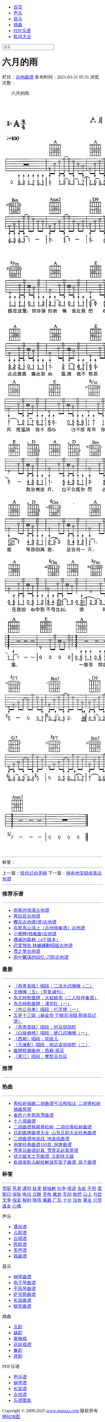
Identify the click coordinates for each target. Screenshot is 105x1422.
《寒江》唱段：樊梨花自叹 (40, 1056)
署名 (87, 1200)
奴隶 (36, 1188)
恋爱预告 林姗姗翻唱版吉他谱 (43, 945)
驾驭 (6, 1188)
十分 (67, 1200)
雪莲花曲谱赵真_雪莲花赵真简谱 (45, 1150)
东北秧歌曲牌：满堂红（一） (42, 1003)
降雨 (36, 1200)
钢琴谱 (20, 1382)
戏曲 (17, 24)
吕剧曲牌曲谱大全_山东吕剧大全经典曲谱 (54, 1132)
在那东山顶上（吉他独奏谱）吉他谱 (49, 927)
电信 (26, 1194)
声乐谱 (20, 1376)
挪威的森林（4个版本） (36, 939)
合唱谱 (20, 1238)
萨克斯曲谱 (24, 1294)
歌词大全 (22, 36)
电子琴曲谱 (24, 1282)
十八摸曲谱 (24, 1121)
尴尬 (57, 1194)
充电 (47, 1194)
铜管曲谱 (22, 1306)
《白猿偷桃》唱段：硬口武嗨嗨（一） (51, 1033)
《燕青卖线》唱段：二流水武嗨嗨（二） (53, 986)
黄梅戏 (20, 1338)
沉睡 (36, 1194)
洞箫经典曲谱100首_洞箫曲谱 (42, 1144)
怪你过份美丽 (33, 873)
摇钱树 (49, 1188)
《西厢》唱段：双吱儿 (35, 1038)
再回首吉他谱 (26, 916)
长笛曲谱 (22, 1300)
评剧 (17, 1356)
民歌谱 (20, 1244)
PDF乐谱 (22, 30)
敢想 (77, 1194)
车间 (67, 1194)
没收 (77, 1200)
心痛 (16, 1206)
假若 (16, 1200)
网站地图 (11, 1416)
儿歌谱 (20, 1232)
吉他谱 (20, 1394)
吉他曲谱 (25, 77)
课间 (26, 1188)
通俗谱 (20, 1226)
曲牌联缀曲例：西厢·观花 (38, 1050)
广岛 (57, 1200)
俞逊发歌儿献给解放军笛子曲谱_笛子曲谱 (54, 1162)
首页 (17, 7)
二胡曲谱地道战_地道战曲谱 (41, 1138)
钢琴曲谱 (22, 1276)
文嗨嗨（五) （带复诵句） (39, 991)
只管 (97, 1200)
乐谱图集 (22, 1400)
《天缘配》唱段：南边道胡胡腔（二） (51, 1044)
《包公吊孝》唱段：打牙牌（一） (47, 1009)
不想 (91, 1188)
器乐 (17, 18)
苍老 (16, 1188)
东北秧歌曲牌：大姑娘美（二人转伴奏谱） (56, 997)
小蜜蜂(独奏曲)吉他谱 (35, 933)
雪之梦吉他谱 (26, 951)
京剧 (17, 1326)
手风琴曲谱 (24, 1288)
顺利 (26, 1200)
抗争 (61, 1188)
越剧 (17, 1332)
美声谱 (20, 1250)
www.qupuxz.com (62, 1410)
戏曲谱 (20, 1256)
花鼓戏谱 (22, 1344)
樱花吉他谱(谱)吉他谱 (35, 922)
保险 (16, 1194)
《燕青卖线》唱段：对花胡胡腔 (44, 1027)
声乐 (17, 13)
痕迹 (71, 1188)
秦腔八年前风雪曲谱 (33, 1115)
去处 (81, 1188)
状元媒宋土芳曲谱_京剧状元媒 (43, 1156)
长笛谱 (20, 1388)
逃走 (6, 1206)
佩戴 (47, 1200)
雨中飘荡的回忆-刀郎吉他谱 (41, 957)
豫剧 (17, 1350)
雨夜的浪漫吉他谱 (31, 910)
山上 (87, 1194)
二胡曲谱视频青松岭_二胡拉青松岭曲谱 (52, 1127)
